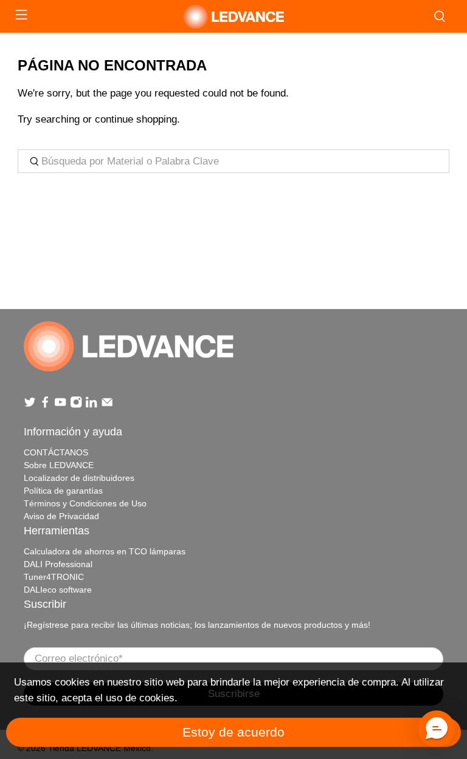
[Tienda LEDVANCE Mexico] (233, 17)
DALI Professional (58, 564)
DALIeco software (58, 589)
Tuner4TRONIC (54, 577)
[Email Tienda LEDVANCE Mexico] (107, 405)
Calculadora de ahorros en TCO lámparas (104, 551)
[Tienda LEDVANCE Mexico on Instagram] (76, 405)
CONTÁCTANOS (56, 452)
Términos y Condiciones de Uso (85, 503)
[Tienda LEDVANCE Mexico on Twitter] (30, 405)
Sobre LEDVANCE (59, 465)
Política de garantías (63, 490)
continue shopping (136, 119)
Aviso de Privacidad (61, 516)
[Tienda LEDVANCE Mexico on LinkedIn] (91, 405)
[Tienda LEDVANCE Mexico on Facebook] (45, 405)
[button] (436, 728)
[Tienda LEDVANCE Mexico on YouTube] (60, 405)
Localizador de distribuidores (79, 478)
